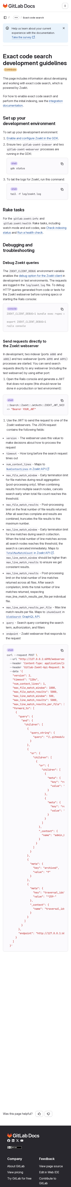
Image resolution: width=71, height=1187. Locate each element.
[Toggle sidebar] (5, 17)
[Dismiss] (64, 28)
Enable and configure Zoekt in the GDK (32, 138)
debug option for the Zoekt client (40, 276)
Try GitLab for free (19, 1178)
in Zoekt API (26, 469)
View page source (51, 1166)
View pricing (15, 1172)
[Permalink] (57, 123)
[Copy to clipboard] (62, 164)
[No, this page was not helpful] (48, 1114)
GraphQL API (23, 616)
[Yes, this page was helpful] (39, 1114)
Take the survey (21, 37)
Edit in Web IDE (49, 1172)
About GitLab (16, 1166)
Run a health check (30, 232)
